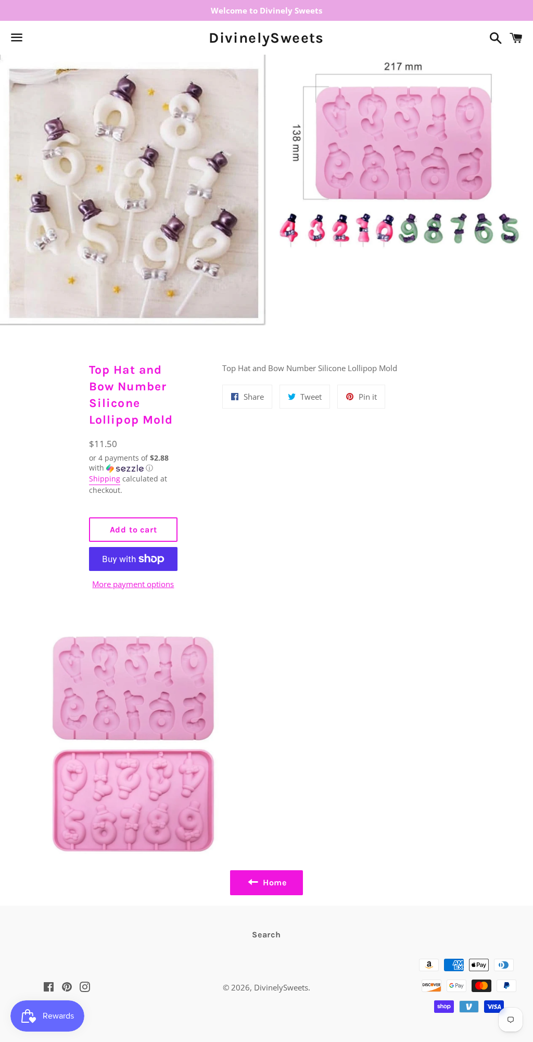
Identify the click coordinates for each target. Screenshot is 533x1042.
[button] (133, 463)
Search (266, 934)
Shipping (104, 479)
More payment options (133, 584)
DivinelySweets (266, 37)
